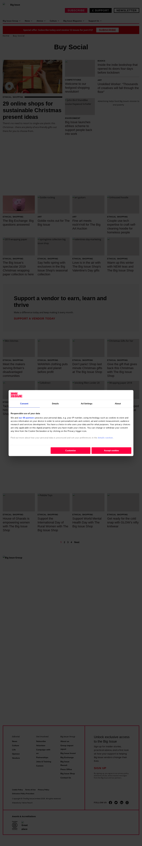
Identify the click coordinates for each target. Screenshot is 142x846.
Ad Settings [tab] (86, 403)
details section (105, 438)
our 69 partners (27, 418)
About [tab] (118, 403)
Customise (70, 450)
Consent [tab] (24, 403)
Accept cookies (111, 450)
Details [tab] (55, 403)
